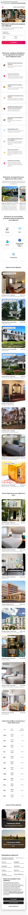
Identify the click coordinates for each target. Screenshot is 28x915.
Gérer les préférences (13, 906)
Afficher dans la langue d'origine (18, 3)
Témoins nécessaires (13, 902)
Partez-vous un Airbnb (19, 7)
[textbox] (7, 38)
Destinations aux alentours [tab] (8, 858)
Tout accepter (13, 899)
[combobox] (13, 33)
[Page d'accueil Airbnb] (3, 7)
